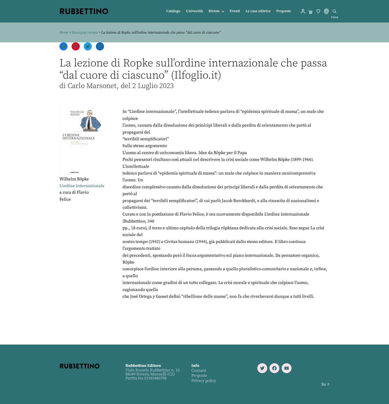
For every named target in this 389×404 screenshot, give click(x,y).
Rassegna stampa (85, 32)
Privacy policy (203, 380)
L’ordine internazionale (81, 185)
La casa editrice (258, 11)
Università (194, 11)
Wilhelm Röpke (74, 179)
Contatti (198, 370)
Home (63, 32)
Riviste (213, 11)
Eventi (235, 11)
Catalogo (173, 11)
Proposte (283, 11)
